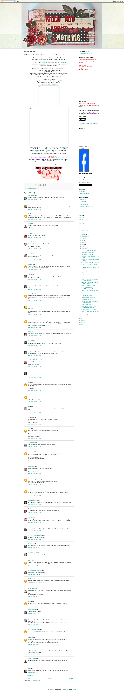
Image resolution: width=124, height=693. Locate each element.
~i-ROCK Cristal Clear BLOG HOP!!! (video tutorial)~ (89, 265)
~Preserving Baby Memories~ (88, 271)
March (83, 248)
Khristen (30, 340)
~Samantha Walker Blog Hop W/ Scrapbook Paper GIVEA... (88, 294)
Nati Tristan (30, 543)
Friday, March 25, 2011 (33, 672)
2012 (81, 227)
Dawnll (29, 253)
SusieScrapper (31, 195)
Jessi (29, 428)
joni (29, 406)
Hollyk (29, 331)
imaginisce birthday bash (41, 186)
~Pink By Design (84, 204)
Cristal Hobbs (81, 148)
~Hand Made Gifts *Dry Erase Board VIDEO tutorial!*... (89, 283)
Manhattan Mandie (32, 500)
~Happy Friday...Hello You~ (87, 304)
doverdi (29, 560)
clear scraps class (32, 186)
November (84, 232)
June (83, 242)
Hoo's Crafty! (31, 466)
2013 (81, 225)
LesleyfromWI (31, 442)
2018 (81, 215)
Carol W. (30, 241)
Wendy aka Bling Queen (33, 359)
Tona (29, 477)
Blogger (74, 689)
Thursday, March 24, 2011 (34, 547)
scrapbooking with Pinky (31, 188)
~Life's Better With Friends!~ (87, 252)
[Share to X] (42, 185)
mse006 (30, 517)
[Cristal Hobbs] (84, 171)
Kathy (29, 204)
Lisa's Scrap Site (32, 609)
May (83, 244)
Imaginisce (35, 150)
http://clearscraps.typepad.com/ (49, 84)
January (84, 316)
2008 (81, 322)
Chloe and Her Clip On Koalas (35, 618)
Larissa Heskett (32, 658)
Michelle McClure (32, 552)
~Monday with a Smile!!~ (87, 299)
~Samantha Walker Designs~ (87, 206)
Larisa (29, 223)
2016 (81, 219)
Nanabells (30, 578)
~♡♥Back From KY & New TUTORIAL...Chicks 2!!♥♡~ (88, 288)
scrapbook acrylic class (59, 186)
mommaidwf (31, 284)
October (83, 234)
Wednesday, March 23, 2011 (34, 199)
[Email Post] (36, 184)
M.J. (29, 508)
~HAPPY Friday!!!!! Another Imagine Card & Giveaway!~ (89, 280)
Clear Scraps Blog (63, 147)
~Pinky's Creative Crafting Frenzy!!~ (89, 250)
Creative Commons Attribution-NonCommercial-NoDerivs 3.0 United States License (88, 123)
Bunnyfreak (30, 233)
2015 (81, 221)
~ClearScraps (83, 201)
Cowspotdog (31, 293)
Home (49, 678)
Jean (29, 668)
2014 (81, 223)
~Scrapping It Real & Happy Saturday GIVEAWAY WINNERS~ (90, 302)
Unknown (30, 264)
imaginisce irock (50, 186)
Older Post (71, 678)
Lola (29, 382)
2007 (81, 324)
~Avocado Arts (83, 199)
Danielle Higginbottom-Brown (35, 570)
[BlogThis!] (40, 185)
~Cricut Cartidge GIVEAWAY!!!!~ (88, 309)
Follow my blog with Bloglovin (85, 53)
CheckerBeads (31, 371)
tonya (29, 601)
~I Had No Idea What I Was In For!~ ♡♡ (90, 262)
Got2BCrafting (31, 588)
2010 (81, 318)
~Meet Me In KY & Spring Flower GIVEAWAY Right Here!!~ (88, 307)
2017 (81, 217)
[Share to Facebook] (44, 185)
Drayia (29, 274)
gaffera (64, 689)
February (84, 314)
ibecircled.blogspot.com (33, 451)
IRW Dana (30, 350)
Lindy (29, 305)
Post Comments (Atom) (35, 680)
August (83, 238)
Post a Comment (30, 675)
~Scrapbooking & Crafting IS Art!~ (89, 254)
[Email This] (39, 185)
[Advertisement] (91, 87)
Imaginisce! (63, 62)
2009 (81, 320)
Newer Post (27, 678)
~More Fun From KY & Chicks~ (88, 285)
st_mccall (30, 637)
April (83, 246)
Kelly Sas (30, 319)
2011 (81, 229)
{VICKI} (29, 395)
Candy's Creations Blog (33, 629)
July (83, 240)
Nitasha (30, 213)
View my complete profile (84, 193)
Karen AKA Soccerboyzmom (35, 535)
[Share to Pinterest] (45, 185)
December (84, 230)
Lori (29, 527)
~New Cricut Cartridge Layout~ (88, 297)
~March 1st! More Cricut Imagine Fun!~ (90, 311)
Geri (29, 489)
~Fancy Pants (83, 203)
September (84, 236)
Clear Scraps (44, 62)
